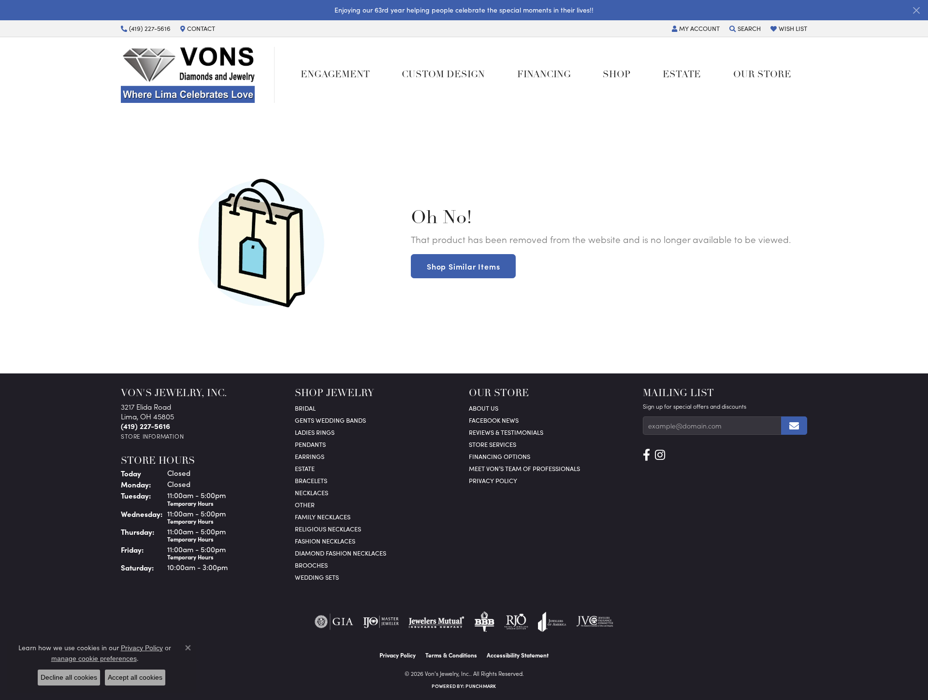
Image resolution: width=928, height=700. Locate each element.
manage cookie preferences (94, 658)
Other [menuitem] (305, 504)
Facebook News (494, 420)
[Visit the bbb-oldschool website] (484, 622)
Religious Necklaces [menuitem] (328, 529)
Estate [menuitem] (305, 468)
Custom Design (443, 75)
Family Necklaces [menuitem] (322, 517)
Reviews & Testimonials (506, 432)
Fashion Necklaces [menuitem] (325, 541)
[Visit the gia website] (334, 622)
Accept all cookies (135, 677)
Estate (682, 75)
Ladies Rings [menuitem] (314, 432)
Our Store (762, 75)
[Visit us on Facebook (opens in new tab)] (646, 455)
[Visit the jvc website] (595, 622)
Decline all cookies (69, 677)
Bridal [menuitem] (305, 408)
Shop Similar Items (463, 266)
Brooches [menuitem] (311, 565)
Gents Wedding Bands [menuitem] (330, 420)
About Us (483, 408)
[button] (696, 28)
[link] (146, 28)
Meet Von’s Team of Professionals (524, 468)
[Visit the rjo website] (516, 622)
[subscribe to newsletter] (794, 425)
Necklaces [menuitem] (311, 492)
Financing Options (499, 456)
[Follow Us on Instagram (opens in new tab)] (660, 455)
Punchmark (480, 686)
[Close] (916, 10)
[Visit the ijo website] (381, 622)
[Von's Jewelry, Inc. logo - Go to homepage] (198, 75)
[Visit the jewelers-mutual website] (436, 622)
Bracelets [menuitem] (311, 480)
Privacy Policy (493, 480)
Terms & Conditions (451, 655)
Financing (544, 75)
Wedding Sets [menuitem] (317, 577)
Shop (616, 75)
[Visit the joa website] (552, 622)
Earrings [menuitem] (309, 456)
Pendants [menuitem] (310, 444)
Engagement (335, 75)
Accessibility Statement (518, 655)
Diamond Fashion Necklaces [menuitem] (340, 553)
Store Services (492, 444)
